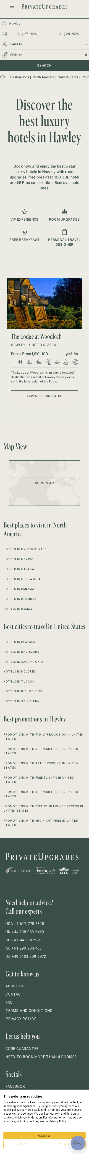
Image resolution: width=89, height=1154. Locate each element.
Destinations (19, 77)
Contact (14, 994)
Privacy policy (20, 1019)
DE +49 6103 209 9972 (25, 956)
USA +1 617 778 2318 (24, 924)
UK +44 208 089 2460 (24, 932)
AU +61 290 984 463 (23, 948)
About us (14, 986)
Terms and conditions (28, 1011)
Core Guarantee (22, 1049)
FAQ (9, 1002)
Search (44, 65)
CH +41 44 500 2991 (23, 940)
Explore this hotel (44, 395)
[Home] (2, 77)
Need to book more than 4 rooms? (41, 1057)
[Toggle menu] (12, 6)
